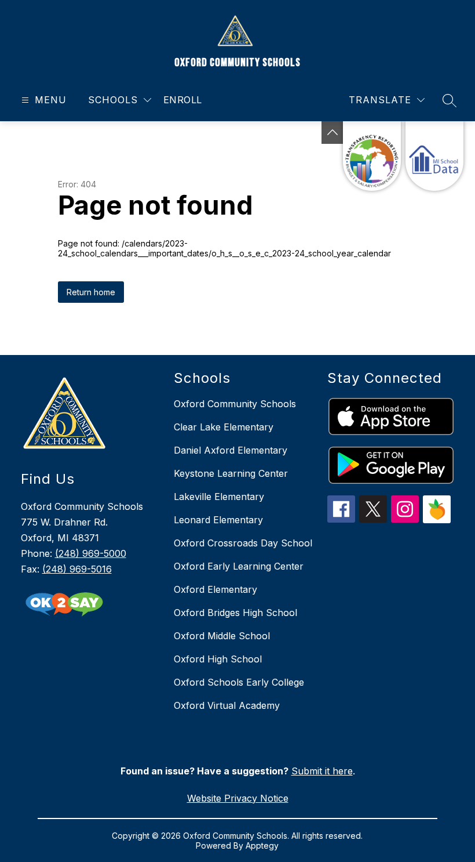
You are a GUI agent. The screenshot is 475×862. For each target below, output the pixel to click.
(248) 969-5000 (90, 553)
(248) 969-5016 (77, 569)
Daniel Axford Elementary (230, 450)
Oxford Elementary (215, 589)
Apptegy (262, 845)
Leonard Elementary (218, 520)
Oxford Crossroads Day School (243, 543)
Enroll (182, 100)
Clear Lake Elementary (223, 427)
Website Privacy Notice (237, 798)
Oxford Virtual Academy (227, 705)
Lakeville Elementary (219, 496)
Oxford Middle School (222, 636)
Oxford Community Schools (235, 404)
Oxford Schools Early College (239, 682)
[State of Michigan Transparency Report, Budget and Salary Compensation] (372, 156)
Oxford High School (218, 659)
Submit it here (322, 771)
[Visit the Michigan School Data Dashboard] (434, 156)
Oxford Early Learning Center (239, 566)
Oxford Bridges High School (235, 612)
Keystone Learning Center (231, 473)
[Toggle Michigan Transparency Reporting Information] (332, 132)
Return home (91, 292)
